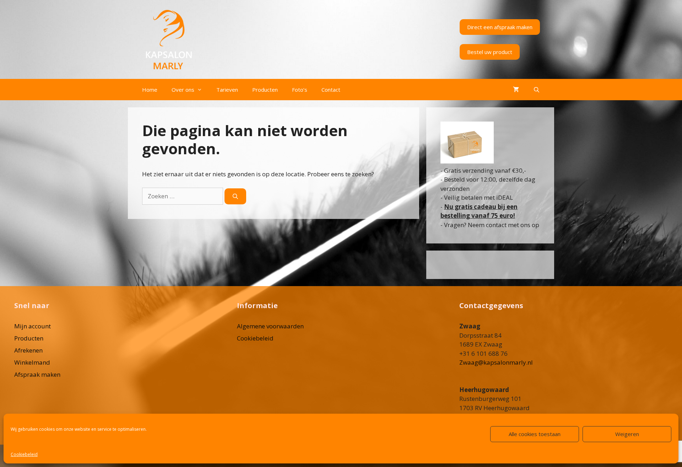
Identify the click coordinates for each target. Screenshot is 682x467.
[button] (201, 89)
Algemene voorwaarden (270, 326)
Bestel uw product (489, 51)
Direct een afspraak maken (499, 27)
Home (149, 89)
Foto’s (299, 89)
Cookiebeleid (24, 454)
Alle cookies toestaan (535, 434)
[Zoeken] (235, 196)
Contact (330, 89)
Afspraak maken (37, 374)
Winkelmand (32, 362)
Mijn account (32, 326)
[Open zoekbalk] (536, 89)
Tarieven (227, 89)
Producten (265, 89)
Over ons (183, 89)
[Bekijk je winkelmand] (516, 89)
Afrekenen (28, 350)
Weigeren (627, 434)
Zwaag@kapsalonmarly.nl (496, 362)
